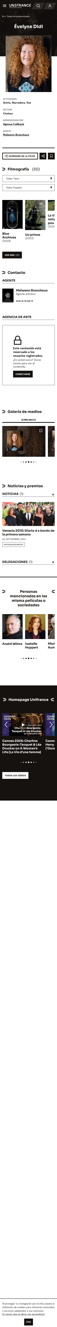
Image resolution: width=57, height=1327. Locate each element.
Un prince (32, 235)
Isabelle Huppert (31, 645)
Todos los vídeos (15, 775)
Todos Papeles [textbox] (14, 187)
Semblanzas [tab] (28, 419)
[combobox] (28, 178)
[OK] (28, 1322)
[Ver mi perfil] (50, 6)
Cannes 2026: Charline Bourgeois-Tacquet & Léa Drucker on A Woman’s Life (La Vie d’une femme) (21, 746)
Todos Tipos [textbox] (12, 178)
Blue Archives (9, 235)
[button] (40, 431)
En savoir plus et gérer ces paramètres (23, 1314)
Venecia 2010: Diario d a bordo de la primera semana (28, 532)
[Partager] (43, 156)
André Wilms (12, 644)
